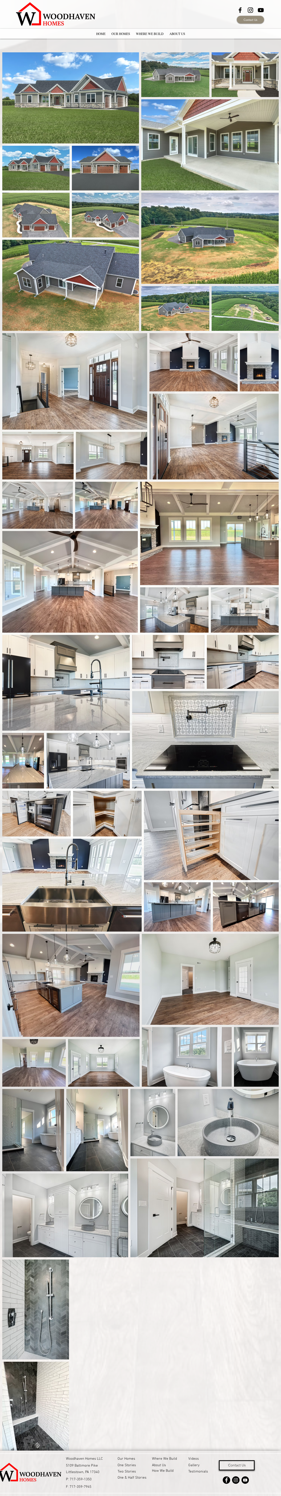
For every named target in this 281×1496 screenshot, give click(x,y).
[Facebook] (226, 1480)
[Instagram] (236, 1480)
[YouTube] (260, 10)
